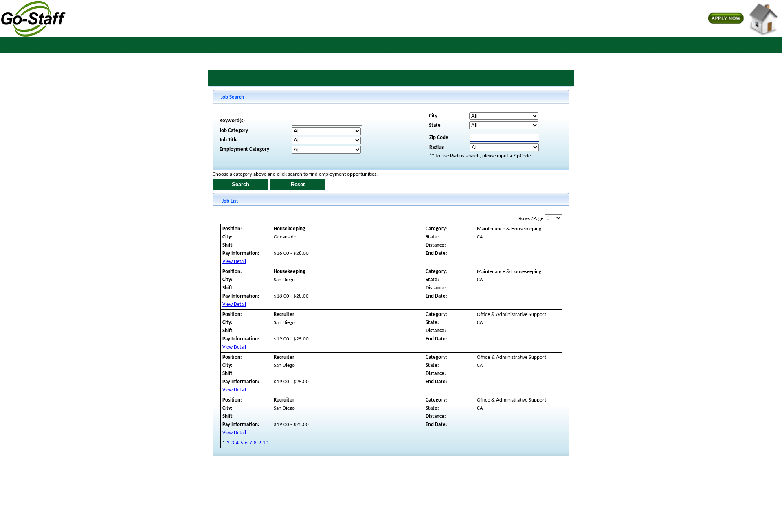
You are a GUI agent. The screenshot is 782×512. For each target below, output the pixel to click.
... (272, 443)
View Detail (234, 261)
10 (265, 443)
